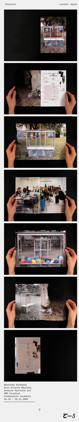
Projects (10, 4)
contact (64, 4)
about (73, 4)
